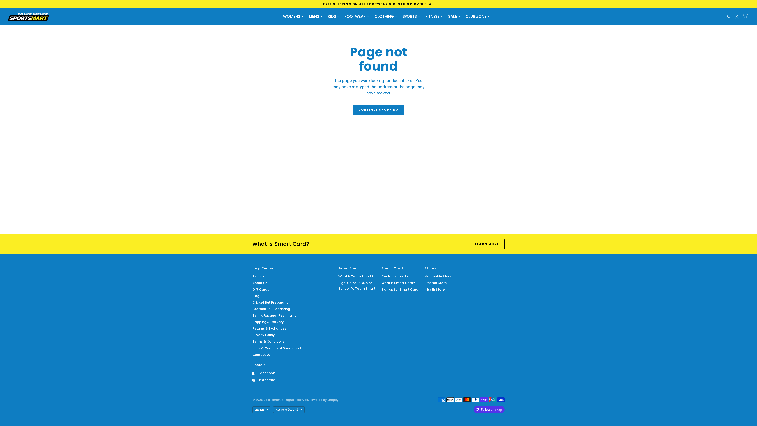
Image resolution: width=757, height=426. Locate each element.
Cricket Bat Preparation (271, 302)
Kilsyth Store (434, 289)
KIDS (332, 16)
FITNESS (432, 16)
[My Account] (737, 16)
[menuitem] (293, 16)
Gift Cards (260, 289)
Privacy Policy (263, 335)
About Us (259, 283)
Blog (255, 296)
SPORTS (410, 16)
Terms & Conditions (268, 341)
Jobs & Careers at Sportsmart (276, 348)
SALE (452, 16)
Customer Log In (394, 276)
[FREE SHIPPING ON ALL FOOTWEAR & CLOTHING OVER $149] (378, 4)
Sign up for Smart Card (399, 289)
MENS (314, 16)
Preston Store (435, 283)
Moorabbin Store (438, 276)
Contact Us (261, 354)
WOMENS (291, 16)
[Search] (729, 16)
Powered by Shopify (324, 400)
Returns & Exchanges (269, 328)
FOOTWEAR (355, 16)
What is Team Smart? (355, 276)
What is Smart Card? (398, 283)
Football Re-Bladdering (271, 309)
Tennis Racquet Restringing (274, 315)
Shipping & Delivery (268, 322)
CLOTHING (384, 16)
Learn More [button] (487, 244)
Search (258, 276)
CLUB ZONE (476, 16)
